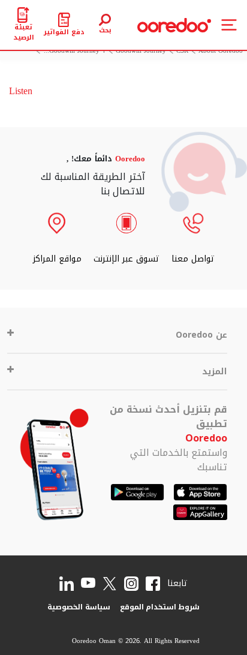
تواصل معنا (193, 259)
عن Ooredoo (201, 335)
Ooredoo (206, 438)
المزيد (214, 371)
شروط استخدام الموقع (160, 607)
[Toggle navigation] (229, 25)
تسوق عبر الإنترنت (126, 259)
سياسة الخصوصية (78, 607)
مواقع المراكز (57, 259)
